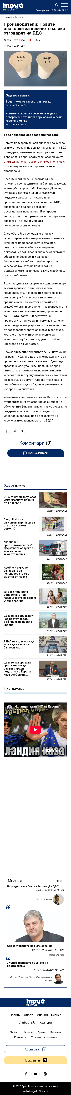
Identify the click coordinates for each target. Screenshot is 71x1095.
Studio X (43, 1091)
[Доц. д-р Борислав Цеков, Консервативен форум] (58, 978)
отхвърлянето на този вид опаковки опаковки (34, 161)
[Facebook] (26, 1074)
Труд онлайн (19, 40)
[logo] (13, 7)
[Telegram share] (22, 431)
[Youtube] (35, 1074)
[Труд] (35, 1002)
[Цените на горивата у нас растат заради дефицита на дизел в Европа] (53, 620)
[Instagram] (45, 1074)
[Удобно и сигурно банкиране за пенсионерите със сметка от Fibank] (53, 572)
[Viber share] (14, 431)
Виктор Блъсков (44, 899)
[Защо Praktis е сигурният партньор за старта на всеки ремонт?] (53, 524)
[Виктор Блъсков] (58, 899)
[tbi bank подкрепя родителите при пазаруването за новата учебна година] (53, 596)
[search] (57, 5)
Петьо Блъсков (56, 954)
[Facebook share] (7, 431)
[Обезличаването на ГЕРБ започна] (35, 926)
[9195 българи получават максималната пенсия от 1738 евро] (53, 500)
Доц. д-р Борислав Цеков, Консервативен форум (31, 978)
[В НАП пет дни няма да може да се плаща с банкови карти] (53, 644)
